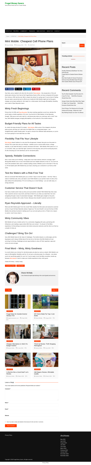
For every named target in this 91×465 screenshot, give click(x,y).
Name (7, 402)
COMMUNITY (23, 31)
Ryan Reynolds (23, 112)
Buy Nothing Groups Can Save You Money (72, 112)
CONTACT (57, 31)
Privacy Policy (8, 435)
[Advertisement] (45, 19)
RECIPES (16, 31)
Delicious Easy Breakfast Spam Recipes (72, 79)
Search (63, 42)
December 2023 (64, 453)
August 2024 (63, 443)
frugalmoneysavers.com (13, 318)
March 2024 (63, 448)
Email (6, 409)
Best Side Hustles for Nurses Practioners (72, 78)
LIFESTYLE (9, 31)
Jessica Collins (11, 348)
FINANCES (32, 31)
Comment (8, 388)
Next (54, 290)
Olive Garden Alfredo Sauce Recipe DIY (72, 81)
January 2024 (63, 452)
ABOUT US (50, 31)
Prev (9, 290)
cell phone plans (11, 265)
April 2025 (63, 441)
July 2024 (62, 444)
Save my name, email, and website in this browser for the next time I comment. (25, 421)
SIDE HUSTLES (41, 31)
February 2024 (64, 450)
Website (7, 415)
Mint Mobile (37, 93)
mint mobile (21, 265)
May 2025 (62, 439)
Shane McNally (9, 45)
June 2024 (63, 446)
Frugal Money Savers (14, 3)
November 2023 (64, 455)
